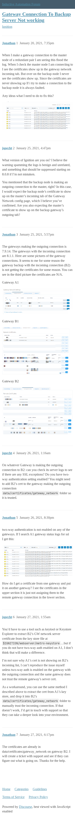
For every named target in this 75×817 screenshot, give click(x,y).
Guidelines (40, 789)
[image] (37, 116)
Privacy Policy (38, 797)
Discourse (25, 806)
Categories (22, 789)
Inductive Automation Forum (21, 4)
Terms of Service (13, 797)
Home (6, 789)
